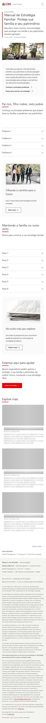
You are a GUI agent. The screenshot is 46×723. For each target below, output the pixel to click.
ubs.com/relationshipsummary (22, 699)
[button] (12, 385)
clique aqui (21, 709)
